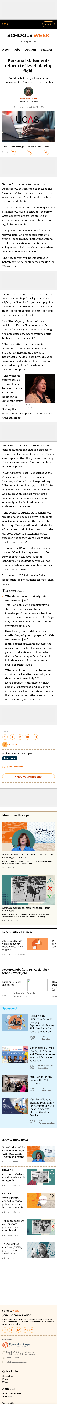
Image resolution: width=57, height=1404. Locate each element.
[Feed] (5, 1330)
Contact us (7, 1376)
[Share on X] (20, 737)
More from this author (28, 102)
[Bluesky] (18, 1330)
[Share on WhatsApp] (5, 737)
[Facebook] (11, 1330)
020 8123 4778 (13, 1358)
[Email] (31, 1330)
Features (46, 49)
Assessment (10, 758)
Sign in (48, 24)
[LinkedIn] (25, 1330)
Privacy (5, 1379)
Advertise (7, 1396)
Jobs (17, 49)
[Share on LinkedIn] (27, 737)
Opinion (30, 49)
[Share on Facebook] (12, 737)
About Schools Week (12, 1393)
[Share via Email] (35, 737)
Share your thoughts (28, 776)
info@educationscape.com (17, 1362)
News (6, 49)
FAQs (5, 1382)
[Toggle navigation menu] (5, 24)
